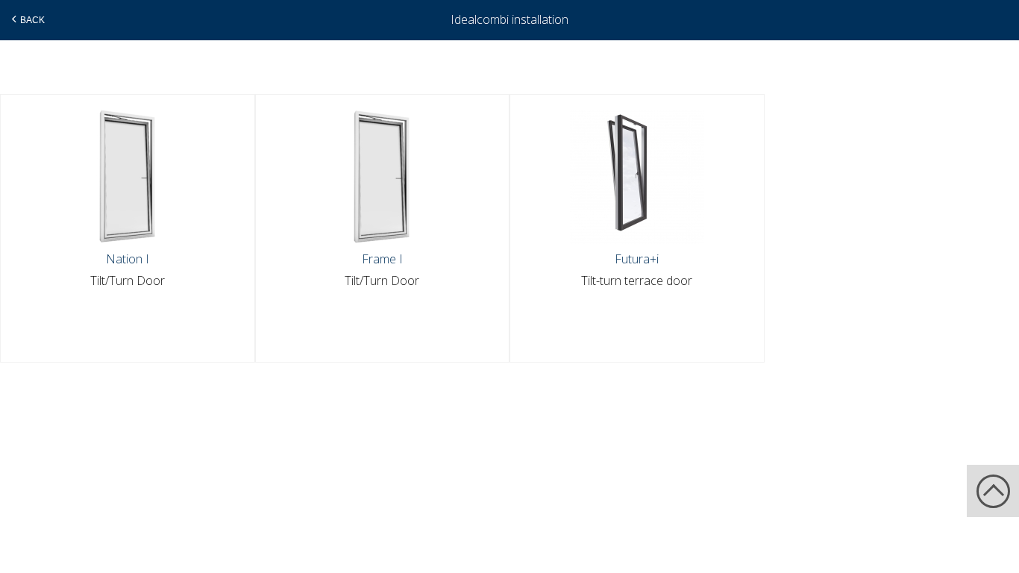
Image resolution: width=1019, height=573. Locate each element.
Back (32, 20)
